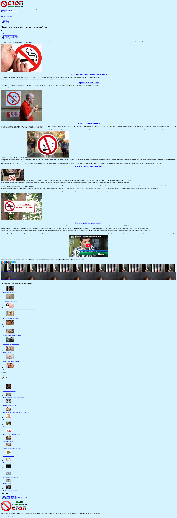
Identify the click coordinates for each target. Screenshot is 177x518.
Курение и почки (7, 483)
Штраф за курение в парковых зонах (12, 37)
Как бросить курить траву (9, 391)
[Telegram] (15, 262)
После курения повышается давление (12, 434)
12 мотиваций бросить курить (10, 498)
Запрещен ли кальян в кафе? (10, 35)
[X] (7, 262)
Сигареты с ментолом (8, 456)
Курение (5, 20)
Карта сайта (11, 516)
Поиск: (2, 11)
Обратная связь (4, 516)
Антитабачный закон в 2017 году (11, 477)
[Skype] (13, 262)
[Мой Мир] (5, 262)
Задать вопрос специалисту (7, 10)
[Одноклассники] (3, 262)
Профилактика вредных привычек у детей (13, 426)
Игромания (6, 22)
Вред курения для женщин (9, 496)
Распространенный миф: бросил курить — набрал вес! (16, 412)
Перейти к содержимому (6, 16)
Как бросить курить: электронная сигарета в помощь (15, 497)
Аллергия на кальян (8, 441)
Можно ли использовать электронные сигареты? (14, 33)
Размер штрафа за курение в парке (11, 38)
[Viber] (9, 262)
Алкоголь (5, 18)
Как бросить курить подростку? (10, 490)
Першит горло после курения (10, 419)
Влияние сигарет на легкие (9, 405)
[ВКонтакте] (1, 262)
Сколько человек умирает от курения (12, 448)
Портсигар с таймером (8, 462)
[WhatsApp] (11, 262)
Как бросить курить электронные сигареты (13, 397)
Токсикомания (6, 23)
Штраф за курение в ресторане (10, 36)
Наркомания (6, 21)
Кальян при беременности (9, 470)
